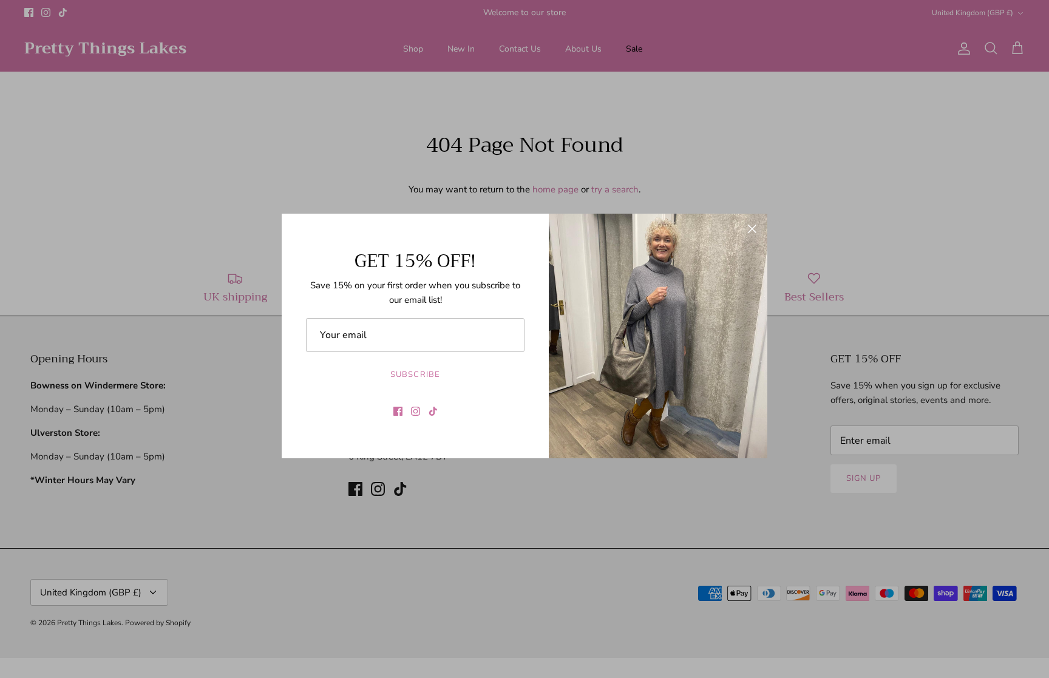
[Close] (752, 228)
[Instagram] (415, 411)
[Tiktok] (433, 411)
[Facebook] (397, 411)
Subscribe (415, 374)
